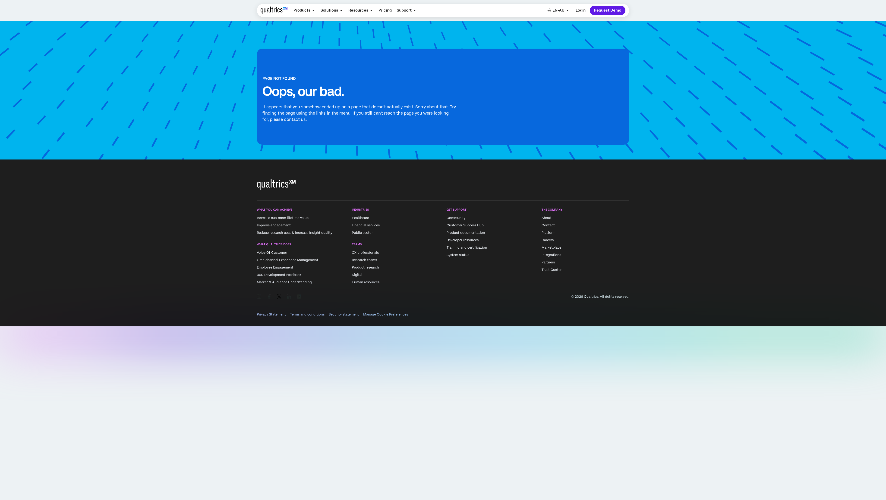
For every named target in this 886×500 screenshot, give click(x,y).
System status (458, 255)
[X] (279, 296)
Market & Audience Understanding (284, 282)
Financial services (366, 225)
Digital (357, 275)
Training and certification (467, 247)
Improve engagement (274, 225)
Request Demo (607, 10)
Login (581, 10)
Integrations (551, 255)
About (547, 218)
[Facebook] (269, 296)
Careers (548, 240)
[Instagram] (259, 296)
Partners (548, 262)
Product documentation (466, 232)
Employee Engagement (275, 267)
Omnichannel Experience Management (287, 260)
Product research (365, 267)
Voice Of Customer (272, 253)
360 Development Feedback (279, 275)
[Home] (274, 10)
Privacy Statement (271, 314)
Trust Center (551, 270)
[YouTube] (299, 296)
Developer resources (463, 240)
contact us (295, 119)
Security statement (344, 314)
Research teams (364, 260)
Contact (548, 225)
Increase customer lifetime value (283, 218)
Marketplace (551, 247)
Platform (548, 232)
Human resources (365, 282)
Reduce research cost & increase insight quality (294, 232)
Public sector (362, 232)
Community (456, 218)
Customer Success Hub (465, 225)
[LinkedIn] (289, 296)
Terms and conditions (307, 314)
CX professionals (365, 253)
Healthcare (360, 218)
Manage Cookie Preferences (385, 314)
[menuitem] (304, 10)
